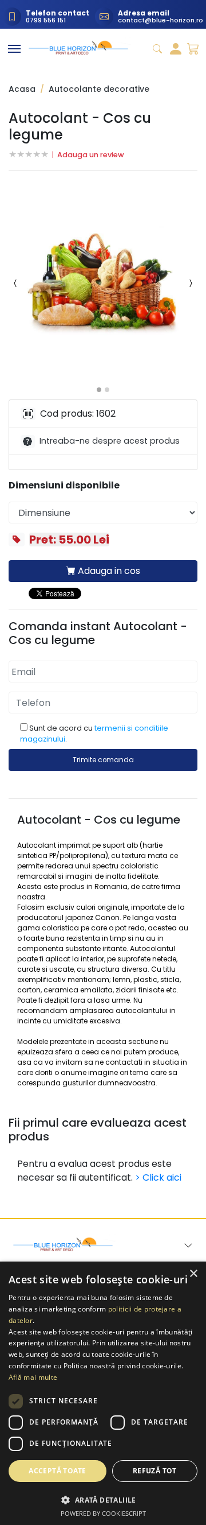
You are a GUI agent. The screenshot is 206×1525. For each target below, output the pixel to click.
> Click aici (158, 1177)
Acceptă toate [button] (57, 1471)
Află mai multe (33, 1377)
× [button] (193, 1274)
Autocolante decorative (99, 89)
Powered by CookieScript (103, 1513)
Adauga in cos (108, 570)
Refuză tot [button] (155, 1471)
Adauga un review (90, 155)
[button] (103, 283)
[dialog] (103, 1393)
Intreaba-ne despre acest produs (109, 441)
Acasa (22, 89)
